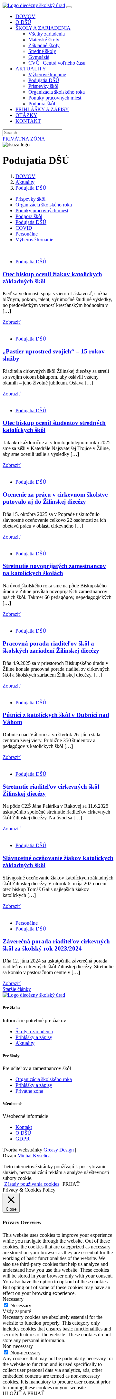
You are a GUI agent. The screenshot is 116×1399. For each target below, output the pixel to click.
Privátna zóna (29, 1091)
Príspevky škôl (43, 86)
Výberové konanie (47, 74)
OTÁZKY (26, 115)
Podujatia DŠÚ (43, 80)
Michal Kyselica (34, 1155)
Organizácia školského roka (56, 92)
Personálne (26, 234)
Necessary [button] (13, 1299)
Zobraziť (12, 322)
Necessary (20, 1305)
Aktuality (24, 182)
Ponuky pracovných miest (54, 97)
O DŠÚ (23, 22)
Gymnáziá (38, 57)
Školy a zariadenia (34, 1031)
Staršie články (17, 989)
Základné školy (44, 45)
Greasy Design (59, 1149)
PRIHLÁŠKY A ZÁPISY (42, 109)
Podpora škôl (41, 103)
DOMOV (25, 16)
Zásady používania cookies (31, 1184)
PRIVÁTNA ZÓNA (24, 139)
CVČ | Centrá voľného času (56, 63)
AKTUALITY (30, 68)
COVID (23, 228)
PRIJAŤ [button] (71, 1184)
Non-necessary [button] (18, 1346)
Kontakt (23, 1127)
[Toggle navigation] (69, 7)
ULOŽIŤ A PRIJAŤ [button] (23, 1393)
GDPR (22, 1138)
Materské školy (43, 39)
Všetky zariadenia (46, 34)
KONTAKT (28, 121)
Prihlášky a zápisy (33, 1037)
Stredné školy (42, 51)
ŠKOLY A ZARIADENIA (43, 28)
